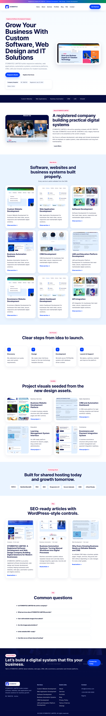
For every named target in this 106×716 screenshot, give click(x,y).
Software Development (44, 694)
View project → (36, 419)
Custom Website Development (46, 689)
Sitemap (61, 706)
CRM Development (43, 700)
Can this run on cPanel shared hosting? (30, 638)
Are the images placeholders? (28, 625)
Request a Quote (12, 75)
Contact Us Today (93, 663)
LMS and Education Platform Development (46, 704)
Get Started (95, 7)
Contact (72, 7)
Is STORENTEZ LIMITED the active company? (32, 605)
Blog (62, 7)
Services (49, 7)
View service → (12, 225)
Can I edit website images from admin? (30, 618)
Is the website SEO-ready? (26, 631)
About (43, 7)
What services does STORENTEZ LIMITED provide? (34, 612)
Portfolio (56, 7)
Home (38, 7)
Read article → (12, 575)
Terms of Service (64, 703)
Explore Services (28, 75)
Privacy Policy (63, 700)
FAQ (67, 7)
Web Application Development (46, 691)
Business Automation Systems (46, 697)
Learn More (57, 146)
